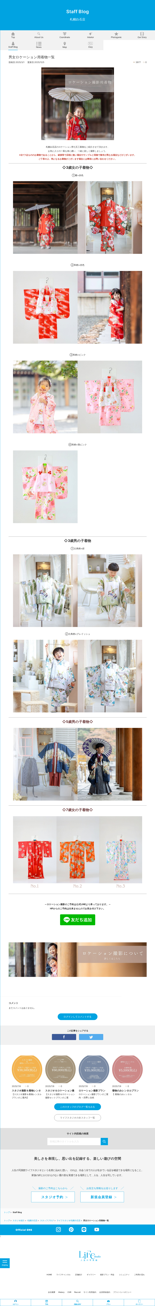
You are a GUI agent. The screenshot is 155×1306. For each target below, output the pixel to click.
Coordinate (64, 37)
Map (65, 47)
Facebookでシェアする (64, 1037)
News (39, 47)
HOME (49, 1275)
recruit (77, 1292)
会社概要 (51, 1292)
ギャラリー (91, 1275)
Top (13, 37)
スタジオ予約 (52, 1197)
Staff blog (13, 47)
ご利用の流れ (139, 1275)
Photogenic (116, 37)
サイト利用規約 (90, 1292)
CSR (69, 1292)
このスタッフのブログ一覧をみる (77, 1106)
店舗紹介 (78, 1275)
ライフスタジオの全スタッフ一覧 (77, 1117)
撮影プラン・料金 (107, 1275)
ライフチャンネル (63, 1275)
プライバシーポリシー (122, 1292)
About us (38, 37)
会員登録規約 (104, 1292)
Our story (142, 37)
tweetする (91, 1037)
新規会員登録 (101, 1197)
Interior (90, 37)
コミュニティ (124, 1275)
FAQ (90, 47)
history (61, 1292)
